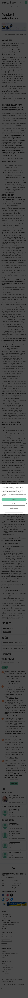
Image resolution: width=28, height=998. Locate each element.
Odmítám (14, 503)
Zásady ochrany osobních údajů (17, 511)
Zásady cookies (8, 511)
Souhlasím (14, 499)
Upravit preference (14, 508)
